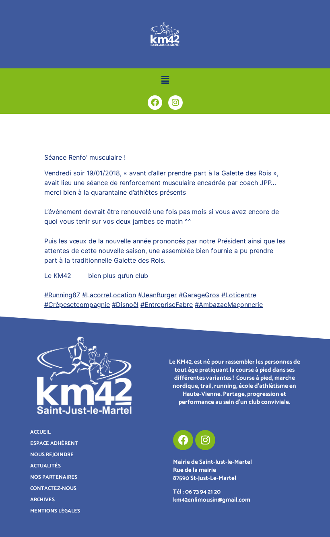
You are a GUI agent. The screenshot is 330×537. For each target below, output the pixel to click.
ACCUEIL (40, 432)
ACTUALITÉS (45, 466)
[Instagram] (175, 102)
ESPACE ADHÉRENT (54, 443)
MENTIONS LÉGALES (55, 511)
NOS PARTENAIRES (53, 477)
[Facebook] (155, 102)
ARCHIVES (42, 500)
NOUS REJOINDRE (52, 455)
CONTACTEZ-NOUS (53, 488)
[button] (165, 79)
